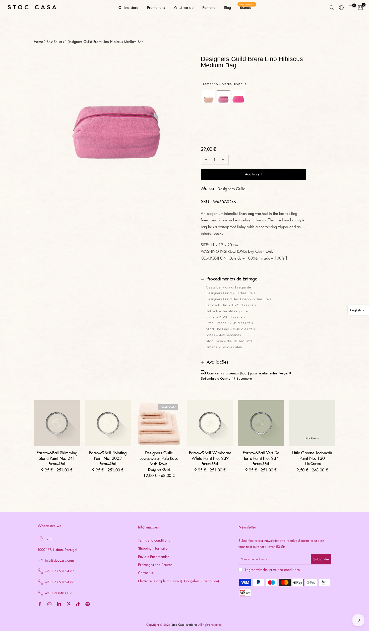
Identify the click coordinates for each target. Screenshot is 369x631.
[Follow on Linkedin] (59, 604)
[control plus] (223, 160)
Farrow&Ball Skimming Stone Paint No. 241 (57, 456)
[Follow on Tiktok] (78, 604)
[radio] (208, 96)
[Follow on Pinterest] (68, 604)
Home (38, 41)
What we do (184, 7)
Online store (128, 7)
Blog (227, 7)
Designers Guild (231, 189)
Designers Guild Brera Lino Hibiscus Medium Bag (106, 41)
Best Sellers (55, 41)
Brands (246, 7)
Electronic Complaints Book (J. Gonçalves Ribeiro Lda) (178, 581)
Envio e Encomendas (153, 556)
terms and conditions (284, 569)
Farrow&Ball (57, 463)
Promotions (156, 7)
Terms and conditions (154, 540)
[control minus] (205, 160)
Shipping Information (153, 548)
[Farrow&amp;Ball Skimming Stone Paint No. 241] (57, 423)
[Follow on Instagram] (49, 604)
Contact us (146, 572)
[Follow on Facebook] (40, 604)
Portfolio (208, 7)
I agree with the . (273, 569)
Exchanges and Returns (155, 564)
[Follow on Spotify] (87, 604)
